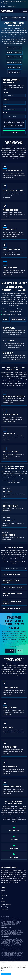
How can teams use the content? (12, 609)
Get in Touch (4, 895)
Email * (4, 106)
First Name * (6, 92)
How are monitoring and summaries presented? (13, 594)
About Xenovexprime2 (18, 319)
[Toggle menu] (25, 11)
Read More (10, 126)
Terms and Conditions (15, 122)
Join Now (5, 319)
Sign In (2, 898)
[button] (20, 11)
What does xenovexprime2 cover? (12, 574)
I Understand (6, 974)
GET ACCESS (14, 132)
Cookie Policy (11, 124)
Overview (3, 890)
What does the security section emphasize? (12, 602)
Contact (19, 650)
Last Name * (6, 99)
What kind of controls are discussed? (13, 588)
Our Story (3, 893)
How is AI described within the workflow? (11, 581)
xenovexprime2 (7, 11)
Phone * (5, 113)
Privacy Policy (4, 907)
